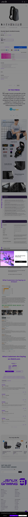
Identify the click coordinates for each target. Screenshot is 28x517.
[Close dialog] (26, 252)
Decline (23, 515)
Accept (14, 515)
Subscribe (20, 261)
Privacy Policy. (14, 513)
